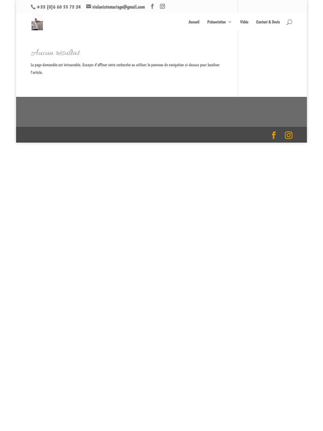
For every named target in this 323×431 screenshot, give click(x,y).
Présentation (216, 22)
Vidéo (244, 22)
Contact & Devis (268, 22)
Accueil (194, 22)
